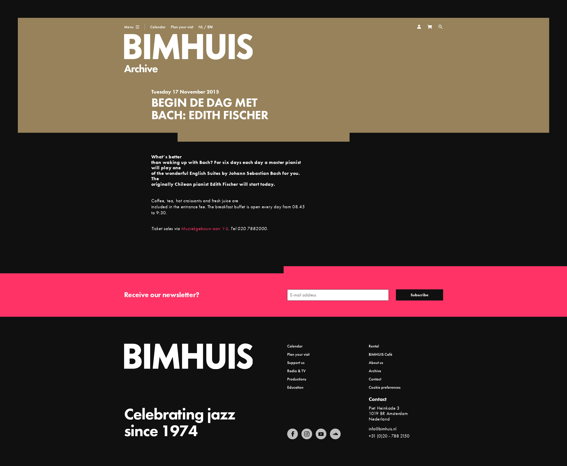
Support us (295, 362)
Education (295, 387)
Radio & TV (296, 370)
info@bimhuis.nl (382, 429)
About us (376, 362)
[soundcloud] (335, 434)
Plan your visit (182, 26)
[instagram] (306, 434)
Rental (374, 346)
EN (210, 26)
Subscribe (419, 294)
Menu (129, 26)
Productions (296, 379)
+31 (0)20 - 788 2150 (389, 436)
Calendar (158, 26)
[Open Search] (440, 26)
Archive (141, 68)
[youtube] (321, 434)
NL (201, 26)
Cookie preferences (384, 387)
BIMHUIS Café (380, 354)
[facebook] (292, 434)
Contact (375, 379)
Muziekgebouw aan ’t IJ (204, 228)
